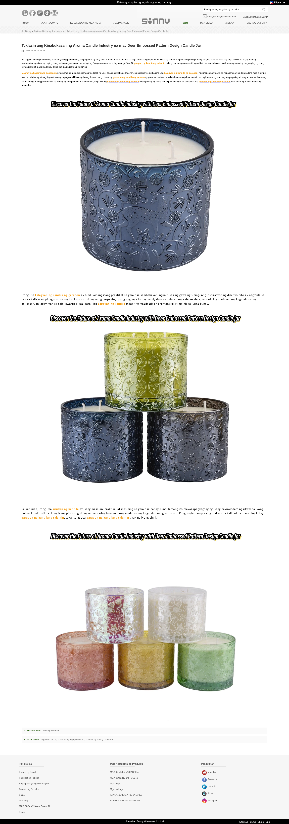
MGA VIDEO (206, 23)
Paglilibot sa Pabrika (29, 778)
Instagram (205, 801)
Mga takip (115, 783)
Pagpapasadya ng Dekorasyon (34, 783)
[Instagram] (54, 13)
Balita (185, 23)
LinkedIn (205, 787)
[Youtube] (25, 13)
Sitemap (243, 821)
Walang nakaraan (51, 730)
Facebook (205, 779)
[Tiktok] (47, 13)
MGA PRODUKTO (49, 23)
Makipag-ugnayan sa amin (255, 17)
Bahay (25, 23)
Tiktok (205, 794)
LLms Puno (264, 821)
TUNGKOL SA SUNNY (257, 23)
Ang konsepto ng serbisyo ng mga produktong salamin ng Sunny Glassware (77, 739)
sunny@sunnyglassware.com (221, 16)
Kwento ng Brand (27, 772)
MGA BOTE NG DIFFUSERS (124, 778)
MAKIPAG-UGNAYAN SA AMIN (34, 806)
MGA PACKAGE (121, 23)
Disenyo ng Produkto (29, 789)
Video (22, 812)
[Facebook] (32, 13)
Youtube (205, 772)
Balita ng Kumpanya (52, 31)
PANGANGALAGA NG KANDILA (126, 795)
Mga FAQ (229, 23)
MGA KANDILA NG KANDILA (124, 772)
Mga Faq (23, 800)
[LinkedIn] (39, 13)
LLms (253, 821)
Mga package (116, 789)
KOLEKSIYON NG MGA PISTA (85, 23)
